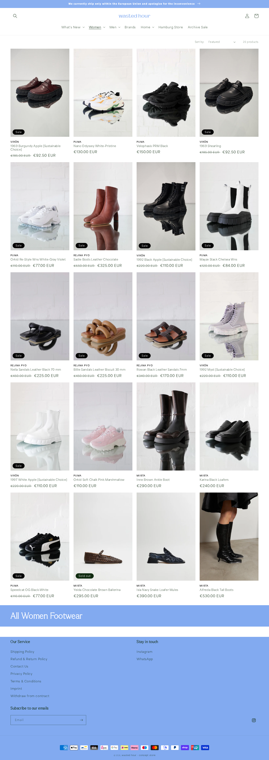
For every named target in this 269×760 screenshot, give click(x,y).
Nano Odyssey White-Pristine (95, 146)
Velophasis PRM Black (152, 146)
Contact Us (19, 666)
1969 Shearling (210, 146)
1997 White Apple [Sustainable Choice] (39, 479)
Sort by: (199, 42)
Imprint (16, 688)
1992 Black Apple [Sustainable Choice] (164, 259)
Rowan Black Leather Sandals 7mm (162, 369)
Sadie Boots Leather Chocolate (96, 259)
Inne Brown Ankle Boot (153, 479)
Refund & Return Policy (29, 659)
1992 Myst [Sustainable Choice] (222, 369)
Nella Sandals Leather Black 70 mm (36, 369)
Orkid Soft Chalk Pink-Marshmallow (99, 479)
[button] (15, 16)
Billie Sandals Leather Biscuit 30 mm (100, 369)
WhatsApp (145, 659)
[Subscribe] (81, 720)
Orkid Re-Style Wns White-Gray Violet (38, 259)
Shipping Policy (22, 651)
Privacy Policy (21, 673)
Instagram (144, 651)
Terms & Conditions (26, 681)
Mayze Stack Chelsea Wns (218, 259)
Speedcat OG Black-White (30, 590)
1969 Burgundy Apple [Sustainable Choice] (36, 147)
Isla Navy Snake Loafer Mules (157, 590)
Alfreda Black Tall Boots (216, 590)
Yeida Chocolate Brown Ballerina (97, 590)
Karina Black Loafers (214, 479)
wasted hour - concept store (138, 755)
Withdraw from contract (30, 696)
